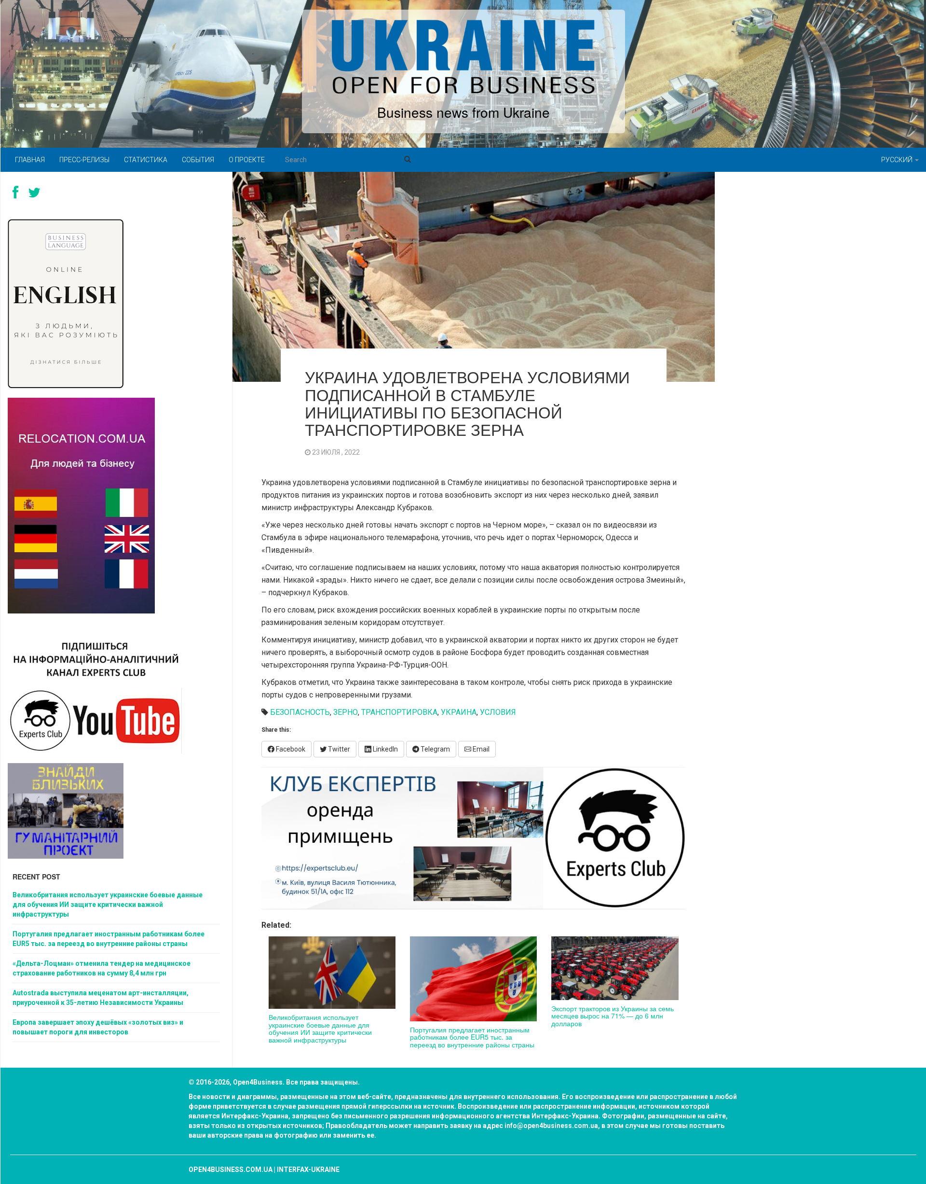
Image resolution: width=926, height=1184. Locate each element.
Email (480, 749)
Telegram (434, 749)
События (198, 160)
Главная (30, 160)
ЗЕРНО (345, 712)
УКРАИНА (459, 712)
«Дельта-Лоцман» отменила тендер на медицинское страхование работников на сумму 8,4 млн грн (102, 968)
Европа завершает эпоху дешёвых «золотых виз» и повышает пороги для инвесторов (98, 1027)
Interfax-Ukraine (308, 1169)
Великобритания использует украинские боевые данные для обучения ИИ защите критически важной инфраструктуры (320, 1028)
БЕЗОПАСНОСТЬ (300, 712)
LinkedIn (384, 749)
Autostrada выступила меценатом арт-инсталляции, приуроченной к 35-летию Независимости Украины (101, 997)
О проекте (247, 160)
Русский (897, 160)
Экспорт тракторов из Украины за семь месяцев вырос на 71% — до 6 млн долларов (612, 1015)
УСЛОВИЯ (498, 712)
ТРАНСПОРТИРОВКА (399, 712)
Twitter (338, 749)
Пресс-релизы (84, 160)
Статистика (145, 160)
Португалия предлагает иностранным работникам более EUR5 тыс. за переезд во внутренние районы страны (472, 1037)
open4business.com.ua (230, 1169)
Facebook (289, 749)
